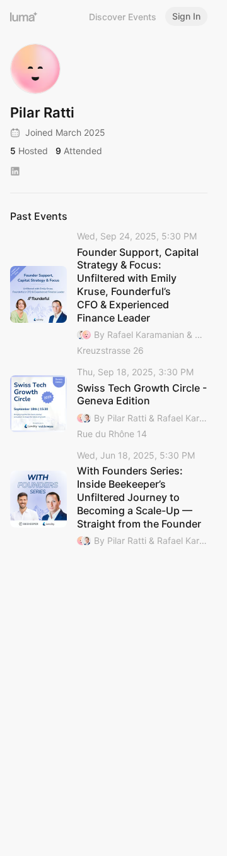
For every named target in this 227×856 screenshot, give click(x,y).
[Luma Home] (24, 16)
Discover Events (122, 16)
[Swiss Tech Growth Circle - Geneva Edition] (108, 403)
